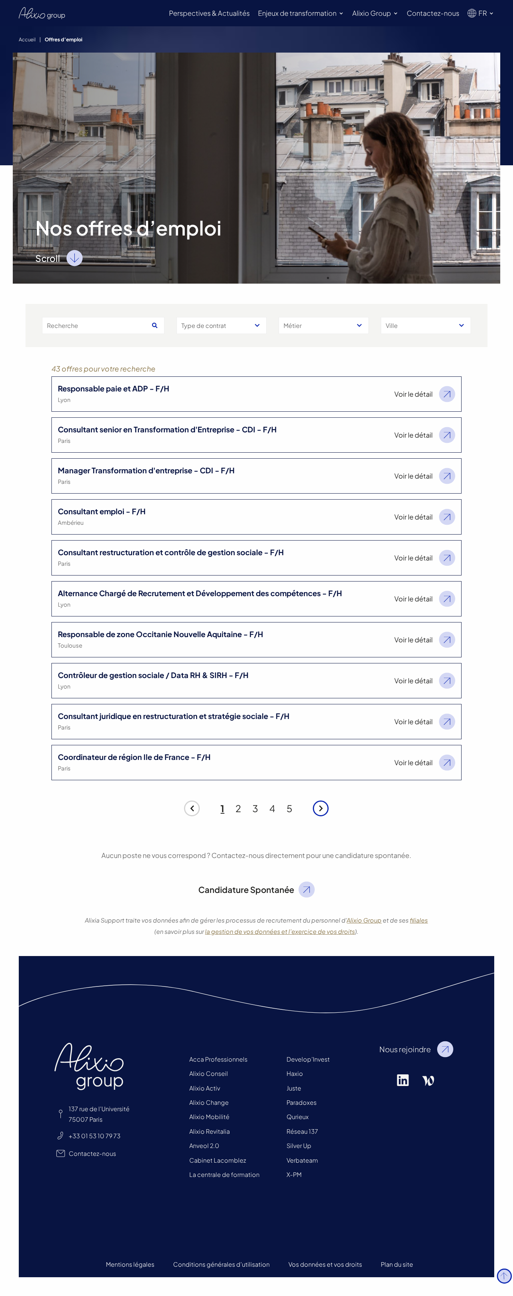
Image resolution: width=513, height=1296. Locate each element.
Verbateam (302, 1160)
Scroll (47, 258)
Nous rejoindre (405, 1049)
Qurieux (298, 1117)
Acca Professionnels (218, 1059)
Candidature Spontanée (246, 889)
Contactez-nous (433, 13)
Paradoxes (302, 1102)
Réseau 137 (302, 1131)
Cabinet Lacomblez (217, 1160)
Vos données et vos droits (325, 1264)
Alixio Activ (204, 1088)
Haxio (295, 1073)
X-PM (294, 1174)
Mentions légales (130, 1264)
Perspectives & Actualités (209, 13)
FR (482, 13)
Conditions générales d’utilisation (221, 1264)
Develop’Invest (308, 1059)
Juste (294, 1088)
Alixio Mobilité (209, 1117)
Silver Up (299, 1145)
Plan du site (397, 1264)
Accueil (27, 39)
